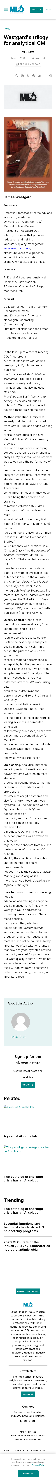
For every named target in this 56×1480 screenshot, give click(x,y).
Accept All (28, 1473)
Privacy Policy (38, 1465)
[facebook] (16, 75)
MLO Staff (28, 51)
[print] (50, 75)
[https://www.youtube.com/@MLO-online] (33, 1421)
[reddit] (33, 75)
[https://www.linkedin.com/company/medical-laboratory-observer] (25, 1421)
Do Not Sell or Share (35, 1450)
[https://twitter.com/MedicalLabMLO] (29, 1421)
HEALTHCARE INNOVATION (28, 1439)
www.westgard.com (17, 248)
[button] (6, 9)
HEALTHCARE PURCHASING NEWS (28, 1435)
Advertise (19, 1450)
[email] (39, 75)
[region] (28, 1467)
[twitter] (28, 75)
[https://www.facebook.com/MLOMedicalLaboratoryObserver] (21, 1421)
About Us (8, 1450)
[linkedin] (22, 75)
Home (7, 29)
